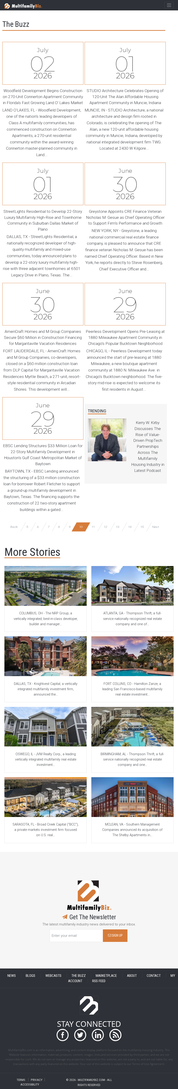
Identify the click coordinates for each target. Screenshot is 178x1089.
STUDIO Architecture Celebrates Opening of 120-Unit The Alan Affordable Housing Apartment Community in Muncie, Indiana (125, 96)
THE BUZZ (78, 975)
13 (118, 526)
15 (142, 526)
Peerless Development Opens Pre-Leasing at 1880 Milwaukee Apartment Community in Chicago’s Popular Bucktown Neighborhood (125, 337)
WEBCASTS (53, 975)
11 (93, 526)
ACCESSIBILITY (29, 1084)
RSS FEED (98, 981)
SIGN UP (117, 935)
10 (81, 526)
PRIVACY (36, 1079)
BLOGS (30, 975)
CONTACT (154, 975)
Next (155, 526)
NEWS (11, 975)
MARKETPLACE (106, 975)
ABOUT (132, 975)
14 (130, 526)
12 (105, 526)
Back (14, 526)
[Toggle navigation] (168, 5)
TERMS (21, 1079)
